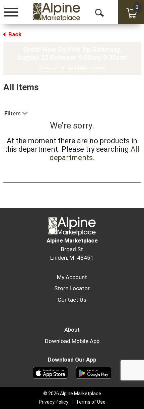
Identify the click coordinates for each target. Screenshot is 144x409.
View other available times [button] (72, 68)
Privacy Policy (53, 402)
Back (14, 34)
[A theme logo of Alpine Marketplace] (56, 12)
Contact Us (72, 299)
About (72, 329)
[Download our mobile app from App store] (50, 372)
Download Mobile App (72, 341)
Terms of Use (90, 402)
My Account (72, 277)
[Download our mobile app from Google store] (93, 372)
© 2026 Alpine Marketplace (72, 393)
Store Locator (72, 288)
